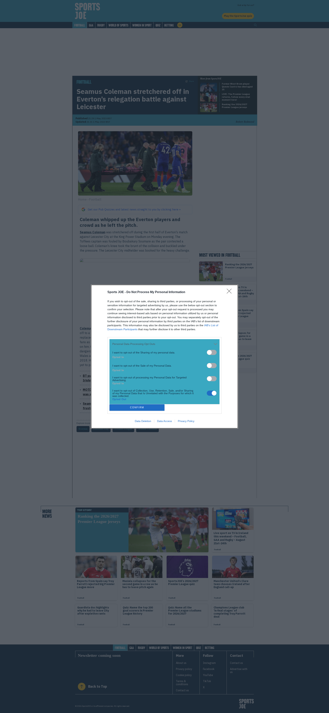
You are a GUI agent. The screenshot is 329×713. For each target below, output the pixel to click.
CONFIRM (137, 407)
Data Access (164, 421)
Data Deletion (143, 421)
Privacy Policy (186, 421)
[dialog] (164, 356)
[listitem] (164, 344)
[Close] (230, 292)
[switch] (212, 352)
